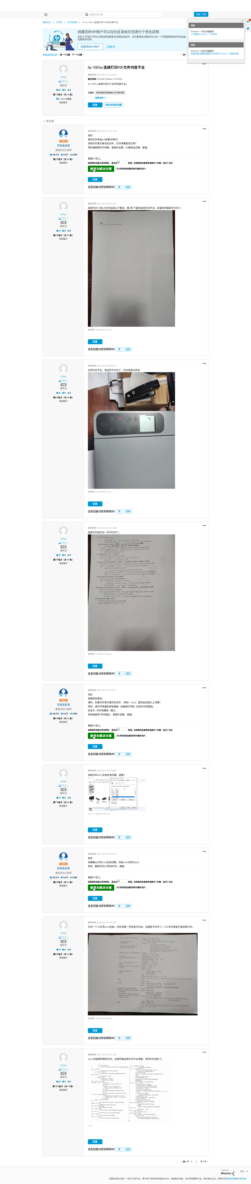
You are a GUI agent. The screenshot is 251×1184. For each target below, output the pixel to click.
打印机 (59, 22)
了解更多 (110, 47)
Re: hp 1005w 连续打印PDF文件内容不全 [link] (100, 22)
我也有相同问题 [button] (113, 104)
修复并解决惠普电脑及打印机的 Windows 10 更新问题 (215, 53)
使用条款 (232, 1178)
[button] (204, 64)
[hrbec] (63, 69)
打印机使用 (72, 22)
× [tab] (242, 20)
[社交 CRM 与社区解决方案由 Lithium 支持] (227, 1172)
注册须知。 (243, 1178)
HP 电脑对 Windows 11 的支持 (204, 34)
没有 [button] (128, 187)
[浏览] (45, 14)
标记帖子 (63, 102)
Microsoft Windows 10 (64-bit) (110, 92)
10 (56, 1086)
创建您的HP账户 (90, 46)
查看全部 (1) (100, 97)
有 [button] (119, 187)
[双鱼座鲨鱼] (63, 133)
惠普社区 (47, 22)
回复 (95, 104)
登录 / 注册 (201, 14)
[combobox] (122, 14)
